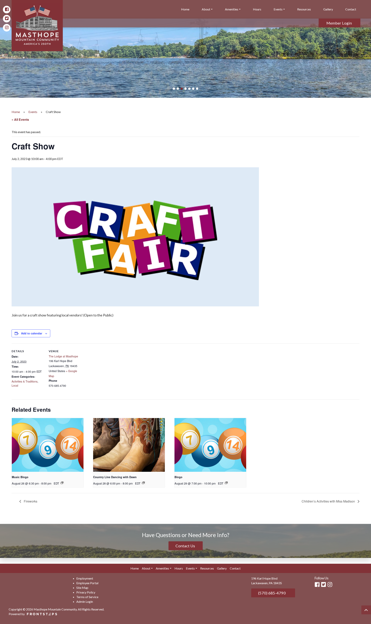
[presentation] (47, 445)
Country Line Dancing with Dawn (115, 477)
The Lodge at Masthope (63, 356)
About (206, 9)
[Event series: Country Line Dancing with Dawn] (143, 483)
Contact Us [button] (185, 545)
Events (278, 9)
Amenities (231, 9)
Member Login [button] (339, 23)
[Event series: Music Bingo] (62, 483)
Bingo (178, 477)
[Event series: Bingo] (226, 483)
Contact (350, 9)
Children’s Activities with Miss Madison (329, 501)
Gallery (328, 9)
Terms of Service (87, 597)
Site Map (82, 587)
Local (15, 385)
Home (185, 9)
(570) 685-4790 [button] (271, 593)
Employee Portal (87, 583)
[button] (174, 89)
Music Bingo (20, 477)
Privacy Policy (85, 592)
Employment (84, 578)
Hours (257, 9)
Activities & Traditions (24, 381)
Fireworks (30, 501)
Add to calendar (31, 333)
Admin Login (84, 601)
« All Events (20, 119)
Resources (304, 9)
